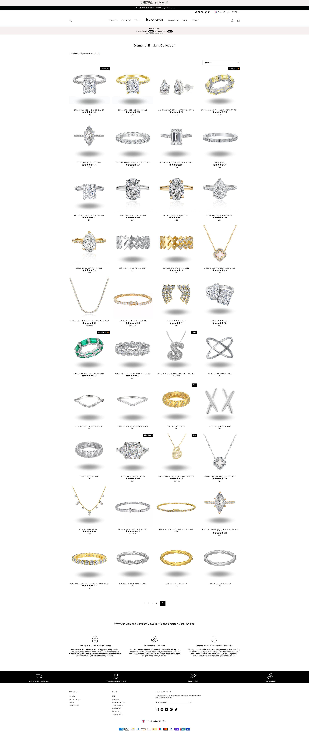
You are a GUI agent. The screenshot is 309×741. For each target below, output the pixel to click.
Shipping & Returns (118, 702)
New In (184, 20)
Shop (136, 20)
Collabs (71, 702)
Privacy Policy (116, 708)
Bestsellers (113, 20)
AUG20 (151, 31)
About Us (72, 696)
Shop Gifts (195, 20)
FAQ (113, 696)
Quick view (89, 106)
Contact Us (116, 699)
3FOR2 (170, 31)
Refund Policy (116, 711)
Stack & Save (126, 20)
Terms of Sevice (117, 705)
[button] (87, 112)
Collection (172, 20)
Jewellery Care (74, 705)
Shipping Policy (117, 714)
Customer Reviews (75, 699)
